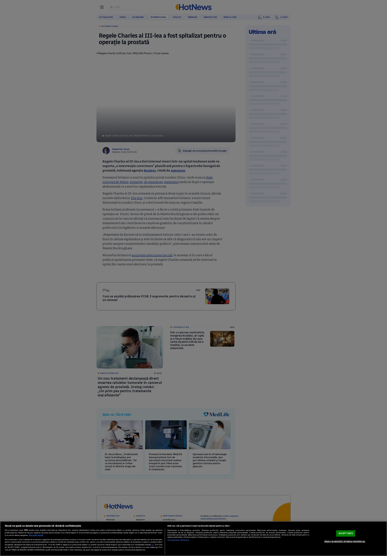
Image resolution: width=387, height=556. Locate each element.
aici (152, 544)
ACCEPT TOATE (346, 533)
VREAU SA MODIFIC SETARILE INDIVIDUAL (344, 541)
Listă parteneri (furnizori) (178, 540)
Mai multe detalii (36, 535)
